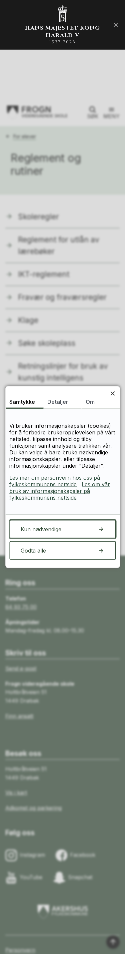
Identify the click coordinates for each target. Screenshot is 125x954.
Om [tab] (90, 401)
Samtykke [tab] (22, 401)
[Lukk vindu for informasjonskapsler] (112, 393)
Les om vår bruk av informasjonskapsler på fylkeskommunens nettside (59, 491)
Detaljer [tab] (57, 401)
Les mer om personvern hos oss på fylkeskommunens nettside (54, 481)
